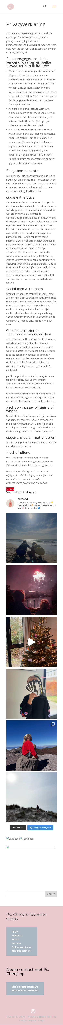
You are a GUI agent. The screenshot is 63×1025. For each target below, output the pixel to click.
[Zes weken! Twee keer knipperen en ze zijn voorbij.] (31, 538)
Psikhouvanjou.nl (22, 947)
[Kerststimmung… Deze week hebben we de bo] (31, 642)
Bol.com (16, 943)
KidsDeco (17, 935)
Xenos (15, 939)
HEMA (15, 931)
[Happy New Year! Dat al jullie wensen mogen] (31, 590)
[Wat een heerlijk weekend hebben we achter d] (31, 797)
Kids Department (22, 950)
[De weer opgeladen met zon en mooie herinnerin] (31, 745)
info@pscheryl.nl (28, 986)
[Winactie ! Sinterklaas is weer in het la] (31, 694)
